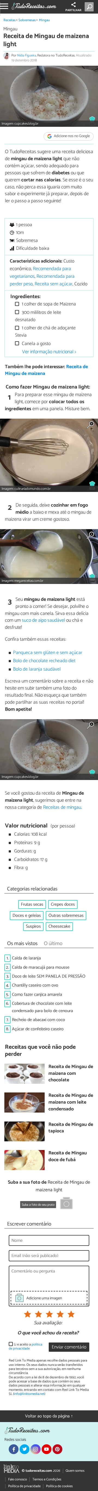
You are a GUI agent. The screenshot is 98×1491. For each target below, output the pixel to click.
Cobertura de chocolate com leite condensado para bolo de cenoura (42, 1007)
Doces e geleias (27, 915)
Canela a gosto (36, 344)
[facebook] (14, 1449)
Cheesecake (59, 926)
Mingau (44, 20)
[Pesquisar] (90, 6)
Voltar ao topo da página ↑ (49, 1416)
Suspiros (33, 926)
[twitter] (24, 1449)
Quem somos (75, 1471)
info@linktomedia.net (29, 1394)
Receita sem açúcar (53, 284)
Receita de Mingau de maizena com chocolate (70, 1074)
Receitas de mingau (62, 807)
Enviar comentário (69, 1347)
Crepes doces (63, 904)
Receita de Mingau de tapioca (70, 1128)
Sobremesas (27, 20)
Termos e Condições (46, 1479)
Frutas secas (32, 904)
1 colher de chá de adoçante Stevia (45, 331)
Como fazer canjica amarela (37, 994)
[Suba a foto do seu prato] (66, 1204)
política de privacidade (25, 1346)
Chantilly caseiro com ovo (35, 985)
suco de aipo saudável (43, 620)
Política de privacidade (24, 1486)
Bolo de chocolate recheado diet (44, 661)
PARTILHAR (73, 10)
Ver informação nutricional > (49, 352)
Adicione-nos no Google (71, 136)
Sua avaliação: (48, 1323)
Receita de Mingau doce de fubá (67, 1156)
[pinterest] (57, 1449)
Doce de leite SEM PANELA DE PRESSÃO (48, 976)
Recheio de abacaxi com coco (38, 1020)
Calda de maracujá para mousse (40, 967)
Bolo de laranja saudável (37, 669)
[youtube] (46, 1449)
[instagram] (35, 1449)
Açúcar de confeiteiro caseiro (38, 1029)
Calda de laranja (26, 958)
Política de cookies (59, 1486)
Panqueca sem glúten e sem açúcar (47, 653)
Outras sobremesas (66, 915)
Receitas (10, 20)
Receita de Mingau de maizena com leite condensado (70, 1102)
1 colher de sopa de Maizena (48, 304)
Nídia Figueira (26, 55)
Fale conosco (17, 1479)
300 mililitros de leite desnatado (38, 316)
